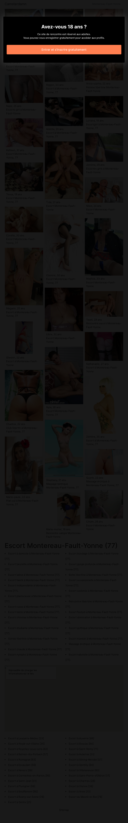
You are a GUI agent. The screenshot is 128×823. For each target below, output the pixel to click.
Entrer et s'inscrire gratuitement (64, 49)
